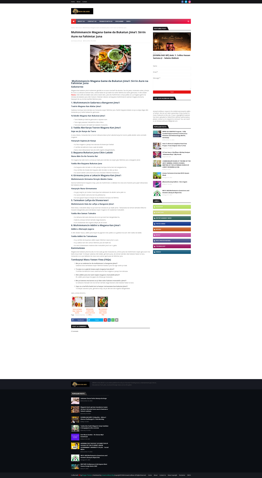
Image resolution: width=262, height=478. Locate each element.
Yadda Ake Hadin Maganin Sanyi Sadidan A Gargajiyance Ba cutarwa (94, 427)
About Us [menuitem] (81, 21)
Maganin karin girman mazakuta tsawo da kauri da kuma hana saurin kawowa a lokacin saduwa (94, 409)
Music (158, 235)
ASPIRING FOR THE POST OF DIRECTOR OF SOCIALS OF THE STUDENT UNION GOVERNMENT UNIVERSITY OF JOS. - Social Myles (94, 446)
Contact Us (162, 475)
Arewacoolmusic (77, 41)
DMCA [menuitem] (128, 21)
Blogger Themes (87, 475)
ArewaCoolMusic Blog (108, 475)
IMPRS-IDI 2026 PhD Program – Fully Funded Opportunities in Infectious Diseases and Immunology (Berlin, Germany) (174, 134)
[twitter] (186, 1)
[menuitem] (73, 21)
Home (73, 2)
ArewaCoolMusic (130, 475)
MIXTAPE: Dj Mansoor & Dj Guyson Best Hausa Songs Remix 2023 (94, 465)
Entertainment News (164, 218)
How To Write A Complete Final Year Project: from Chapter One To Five (174, 145)
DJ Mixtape (160, 212)
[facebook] (182, 1)
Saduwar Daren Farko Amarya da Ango (94, 398)
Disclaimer (182, 475)
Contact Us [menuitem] (92, 21)
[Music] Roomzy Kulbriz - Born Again (174, 182)
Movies (158, 229)
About (78, 2)
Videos (158, 252)
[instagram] (189, 1)
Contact (84, 2)
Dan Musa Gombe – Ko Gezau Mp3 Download (92, 436)
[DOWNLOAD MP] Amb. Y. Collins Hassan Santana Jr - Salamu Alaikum (171, 56)
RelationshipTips (80, 315)
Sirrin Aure (79, 28)
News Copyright (172, 475)
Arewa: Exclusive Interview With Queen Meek (175, 174)
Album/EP (159, 207)
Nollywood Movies (163, 241)
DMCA (189, 475)
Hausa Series (160, 224)
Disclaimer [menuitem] (119, 21)
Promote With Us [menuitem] (105, 21)
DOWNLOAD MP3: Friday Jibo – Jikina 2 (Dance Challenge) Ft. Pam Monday (93, 418)
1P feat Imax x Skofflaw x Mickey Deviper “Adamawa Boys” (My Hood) (176, 153)
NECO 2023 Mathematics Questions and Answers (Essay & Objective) (175, 191)
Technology (160, 246)
